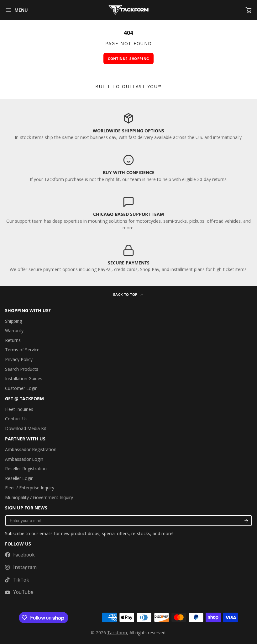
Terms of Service (22, 350)
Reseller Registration (26, 468)
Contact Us (16, 419)
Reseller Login (19, 478)
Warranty (14, 330)
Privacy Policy (19, 359)
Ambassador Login (24, 459)
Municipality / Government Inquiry (39, 497)
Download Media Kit (25, 428)
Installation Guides (23, 378)
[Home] (128, 10)
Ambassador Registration (30, 449)
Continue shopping (128, 58)
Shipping (13, 321)
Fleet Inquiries (19, 409)
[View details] (128, 126)
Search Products (21, 369)
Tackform (117, 633)
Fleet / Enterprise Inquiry (29, 488)
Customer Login (21, 388)
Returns (13, 340)
